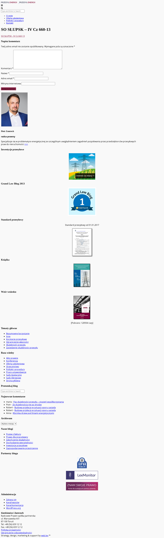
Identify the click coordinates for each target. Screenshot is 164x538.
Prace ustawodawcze (16, 372)
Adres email (7, 78)
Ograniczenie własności (17, 342)
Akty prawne (12, 358)
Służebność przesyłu (16, 344)
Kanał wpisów (12, 502)
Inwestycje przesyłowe (16, 445)
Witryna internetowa (11, 83)
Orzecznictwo (12, 366)
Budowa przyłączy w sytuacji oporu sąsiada (35, 407)
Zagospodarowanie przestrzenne (22, 448)
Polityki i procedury (15, 21)
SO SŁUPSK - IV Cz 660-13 (13, 36)
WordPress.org (13, 508)
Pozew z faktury (13, 434)
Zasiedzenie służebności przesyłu (22, 347)
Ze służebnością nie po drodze (27, 404)
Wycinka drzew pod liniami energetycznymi (33, 413)
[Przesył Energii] (19, 2)
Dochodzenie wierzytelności (19, 442)
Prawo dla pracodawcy (17, 437)
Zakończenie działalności (18, 439)
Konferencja (12, 360)
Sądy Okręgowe (13, 377)
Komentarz (7, 68)
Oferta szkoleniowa (15, 18)
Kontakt (9, 23)
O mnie (9, 16)
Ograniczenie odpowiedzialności (16, 532)
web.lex (44, 535)
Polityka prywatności (11, 530)
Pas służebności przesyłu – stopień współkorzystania (38, 401)
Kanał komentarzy (14, 505)
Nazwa (5, 73)
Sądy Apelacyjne (14, 375)
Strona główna (13, 380)
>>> (26, 144)
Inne (8, 336)
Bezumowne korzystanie (17, 333)
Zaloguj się (11, 499)
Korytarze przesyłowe (16, 339)
